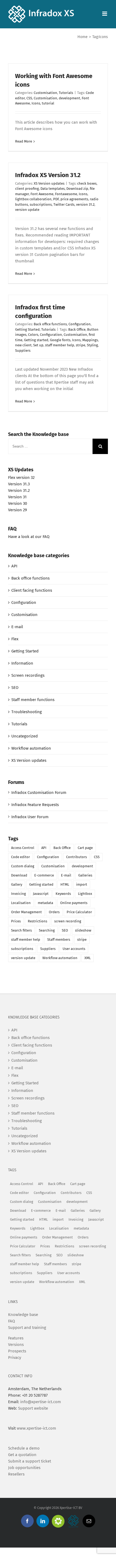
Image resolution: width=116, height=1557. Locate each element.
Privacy (14, 1357)
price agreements (74, 199)
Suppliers (22, 350)
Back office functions (50, 324)
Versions (16, 1344)
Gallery (16, 884)
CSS (29, 98)
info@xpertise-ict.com (40, 1401)
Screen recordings (28, 675)
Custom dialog (22, 866)
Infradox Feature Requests (35, 804)
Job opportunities (24, 1467)
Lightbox (85, 894)
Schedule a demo (24, 1448)
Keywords (63, 894)
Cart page (85, 848)
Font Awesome (41, 194)
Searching (47, 930)
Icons (36, 103)
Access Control (22, 848)
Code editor (20, 857)
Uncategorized (24, 736)
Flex (14, 639)
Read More (23, 141)
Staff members (58, 939)
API (14, 566)
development (69, 98)
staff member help (59, 345)
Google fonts (60, 340)
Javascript (41, 894)
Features (15, 1338)
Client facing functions (31, 590)
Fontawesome (66, 194)
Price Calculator (79, 912)
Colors (33, 335)
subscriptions (41, 204)
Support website (33, 1408)
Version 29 (17, 509)
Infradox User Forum (30, 816)
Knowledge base (23, 1314)
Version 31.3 (19, 484)
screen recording (67, 921)
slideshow (83, 930)
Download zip (77, 189)
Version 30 (17, 503)
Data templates (52, 189)
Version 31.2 (19, 490)
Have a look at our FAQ (28, 536)
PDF (56, 199)
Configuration (80, 324)
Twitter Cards (63, 204)
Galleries (85, 875)
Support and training (27, 1327)
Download (19, 875)
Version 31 (17, 497)
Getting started (36, 340)
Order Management (26, 912)
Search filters (21, 930)
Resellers (16, 1474)
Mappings (90, 340)
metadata (45, 903)
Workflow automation (31, 748)
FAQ (11, 1321)
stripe (80, 345)
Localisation (21, 903)
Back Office (77, 329)
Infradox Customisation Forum (38, 792)
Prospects (17, 1351)
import (81, 884)
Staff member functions (32, 699)
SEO (14, 687)
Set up (38, 345)
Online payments (73, 903)
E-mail (17, 626)
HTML (64, 884)
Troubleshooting (26, 711)
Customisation (45, 93)
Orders (54, 912)
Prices (16, 921)
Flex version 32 (21, 477)
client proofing (27, 189)
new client (23, 345)
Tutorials (66, 93)
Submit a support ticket (29, 1461)
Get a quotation (22, 1454)
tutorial (48, 103)
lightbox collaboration (33, 199)
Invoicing (18, 894)
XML (87, 958)
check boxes (87, 183)
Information (22, 663)
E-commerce (44, 875)
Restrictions (37, 921)
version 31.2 (85, 204)
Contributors (76, 857)
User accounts (74, 949)
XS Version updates (49, 183)
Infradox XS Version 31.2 (48, 175)
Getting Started (27, 329)
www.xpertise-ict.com (36, 1428)
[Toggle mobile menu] (105, 13)
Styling (92, 345)
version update (27, 210)
